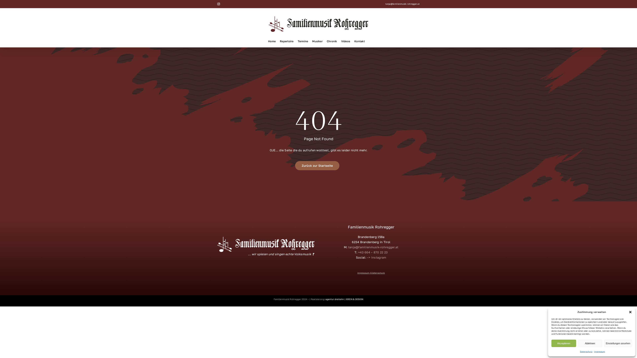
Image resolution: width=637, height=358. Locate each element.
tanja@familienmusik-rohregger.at (402, 4)
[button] (630, 312)
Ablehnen (590, 343)
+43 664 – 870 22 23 (373, 252)
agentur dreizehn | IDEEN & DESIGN (344, 299)
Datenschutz (586, 351)
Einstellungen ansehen (618, 343)
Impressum (599, 351)
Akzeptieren (563, 343)
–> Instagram (376, 257)
